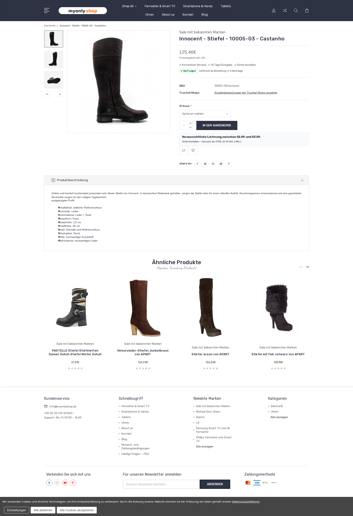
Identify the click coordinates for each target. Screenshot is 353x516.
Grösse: (185, 106)
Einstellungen (16, 510)
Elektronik (277, 406)
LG (197, 422)
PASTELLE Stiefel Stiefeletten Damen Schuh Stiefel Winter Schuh (75, 352)
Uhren (149, 14)
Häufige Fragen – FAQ (135, 454)
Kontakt (188, 14)
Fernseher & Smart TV (160, 6)
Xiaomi (200, 417)
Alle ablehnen (43, 510)
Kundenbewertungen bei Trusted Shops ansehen (246, 92)
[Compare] (285, 12)
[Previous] (47, 94)
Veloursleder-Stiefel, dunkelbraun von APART (143, 352)
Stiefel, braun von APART (211, 354)
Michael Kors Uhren (208, 411)
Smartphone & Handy (198, 6)
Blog (205, 14)
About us (168, 14)
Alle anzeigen (204, 446)
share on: (185, 163)
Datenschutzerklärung (245, 501)
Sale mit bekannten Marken (213, 406)
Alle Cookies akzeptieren (77, 510)
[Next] (60, 94)
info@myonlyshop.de (63, 406)
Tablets (226, 6)
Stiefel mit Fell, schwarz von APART (278, 354)
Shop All (127, 6)
